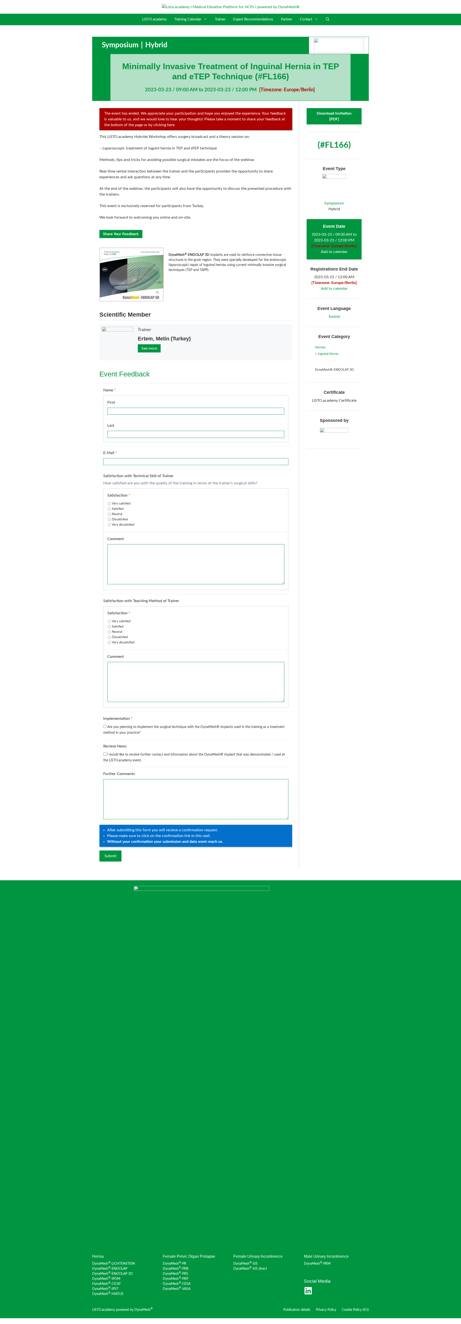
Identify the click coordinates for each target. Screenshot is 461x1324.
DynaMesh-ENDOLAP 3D (112, 1273)
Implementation (118, 719)
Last (110, 425)
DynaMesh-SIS (245, 1263)
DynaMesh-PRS (175, 1273)
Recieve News (115, 746)
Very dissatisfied (123, 524)
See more (149, 348)
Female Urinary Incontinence (258, 1256)
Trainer (220, 19)
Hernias (320, 347)
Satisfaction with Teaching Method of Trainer (141, 601)
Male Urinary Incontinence (326, 1256)
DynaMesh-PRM (317, 1263)
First (111, 402)
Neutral (117, 514)
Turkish (334, 317)
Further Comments (119, 774)
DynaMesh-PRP (175, 1279)
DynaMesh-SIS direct (250, 1268)
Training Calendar (187, 19)
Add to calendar (334, 252)
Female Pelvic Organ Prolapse (189, 1256)
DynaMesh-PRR (175, 1268)
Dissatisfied (120, 519)
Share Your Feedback (121, 234)
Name (109, 390)
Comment (115, 539)
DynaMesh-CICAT (106, 1284)
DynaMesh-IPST (105, 1289)
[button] (327, 19)
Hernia (98, 1256)
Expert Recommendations (253, 19)
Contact (306, 19)
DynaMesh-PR (174, 1263)
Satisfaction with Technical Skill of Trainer (138, 476)
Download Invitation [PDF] (334, 116)
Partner (286, 19)
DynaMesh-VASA (176, 1289)
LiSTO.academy (154, 19)
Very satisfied (121, 503)
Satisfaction (118, 495)
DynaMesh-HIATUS (107, 1294)
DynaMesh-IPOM (106, 1279)
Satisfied (117, 509)
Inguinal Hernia (328, 354)
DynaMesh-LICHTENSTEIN (113, 1263)
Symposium (120, 45)
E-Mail (110, 453)
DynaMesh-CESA (176, 1284)
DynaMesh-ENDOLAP (109, 1268)
